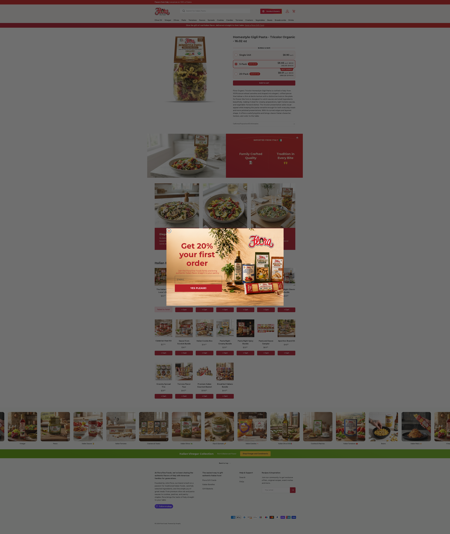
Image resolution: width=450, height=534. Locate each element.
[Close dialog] (169, 231)
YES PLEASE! (198, 288)
